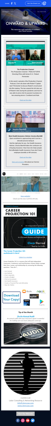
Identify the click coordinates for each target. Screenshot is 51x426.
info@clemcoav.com (25, 403)
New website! (25, 196)
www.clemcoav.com (26, 406)
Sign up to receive (18, 162)
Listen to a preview (25, 257)
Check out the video (25, 100)
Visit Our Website (25, 414)
